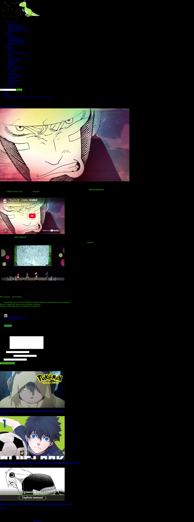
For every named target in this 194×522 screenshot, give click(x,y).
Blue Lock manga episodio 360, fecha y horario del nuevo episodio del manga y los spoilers (40, 463)
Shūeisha (36, 191)
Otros (10, 32)
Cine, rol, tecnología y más (13, 67)
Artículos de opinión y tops (17, 26)
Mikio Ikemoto (5, 297)
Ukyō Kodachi (17, 297)
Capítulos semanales (15, 28)
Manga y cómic (9, 34)
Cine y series (12, 69)
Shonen (60, 302)
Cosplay (11, 82)
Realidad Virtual (13, 61)
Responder (8, 326)
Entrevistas (12, 78)
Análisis (11, 51)
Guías (10, 55)
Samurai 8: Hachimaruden (49, 302)
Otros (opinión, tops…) (16, 59)
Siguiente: (20, 306)
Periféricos (12, 63)
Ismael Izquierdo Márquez (9, 107)
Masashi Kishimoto (33, 302)
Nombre (3, 352)
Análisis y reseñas (14, 25)
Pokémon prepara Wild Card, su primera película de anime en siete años (31, 411)
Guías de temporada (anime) (18, 30)
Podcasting (12, 84)
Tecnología (12, 71)
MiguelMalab (5, 415)
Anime (6, 21)
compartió (90, 243)
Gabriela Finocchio (15, 317)
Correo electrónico (6, 356)
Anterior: (20, 304)
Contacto (7, 86)
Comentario (4, 348)
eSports (11, 65)
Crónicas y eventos (15, 80)
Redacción (4, 508)
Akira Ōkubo (8, 302)
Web (1, 359)
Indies (10, 57)
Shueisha (67, 302)
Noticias (11, 23)
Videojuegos (8, 48)
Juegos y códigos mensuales (18, 53)
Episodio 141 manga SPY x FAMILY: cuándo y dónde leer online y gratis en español (36, 504)
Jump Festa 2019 (19, 302)
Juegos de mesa (14, 76)
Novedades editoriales (16, 40)
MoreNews (37, 521)
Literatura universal (15, 75)
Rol (9, 73)
